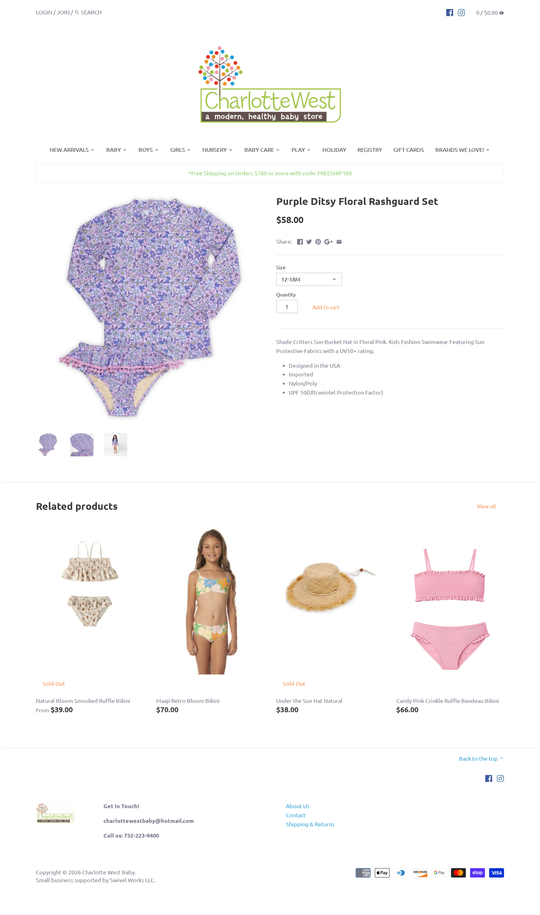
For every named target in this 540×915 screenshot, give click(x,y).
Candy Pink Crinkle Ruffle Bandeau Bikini (447, 700)
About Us (297, 806)
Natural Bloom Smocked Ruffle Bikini (83, 700)
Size (281, 267)
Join (63, 12)
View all (486, 506)
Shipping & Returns (310, 824)
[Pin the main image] (318, 240)
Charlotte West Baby (108, 872)
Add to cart (326, 307)
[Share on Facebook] (300, 240)
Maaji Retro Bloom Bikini (188, 700)
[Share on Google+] (328, 240)
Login (44, 12)
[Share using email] (339, 240)
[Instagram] (461, 12)
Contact (296, 815)
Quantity (286, 294)
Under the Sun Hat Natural (309, 700)
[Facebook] (449, 12)
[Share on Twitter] (309, 240)
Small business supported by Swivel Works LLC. (95, 880)
